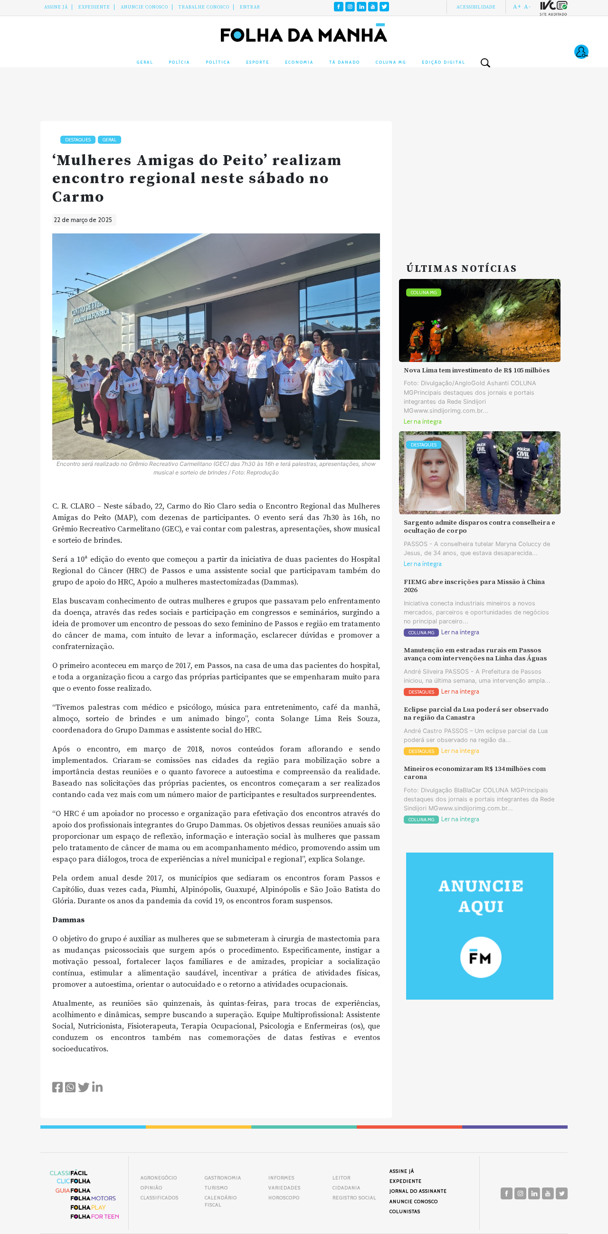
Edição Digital (443, 62)
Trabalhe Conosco (204, 7)
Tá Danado (344, 62)
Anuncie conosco (144, 7)
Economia (299, 62)
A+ (517, 6)
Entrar (250, 7)
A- (527, 6)
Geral (145, 62)
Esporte (257, 62)
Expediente (94, 7)
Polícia (179, 62)
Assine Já (56, 7)
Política (218, 62)
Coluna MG (391, 62)
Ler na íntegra (423, 421)
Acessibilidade (476, 7)
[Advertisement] (479, 180)
